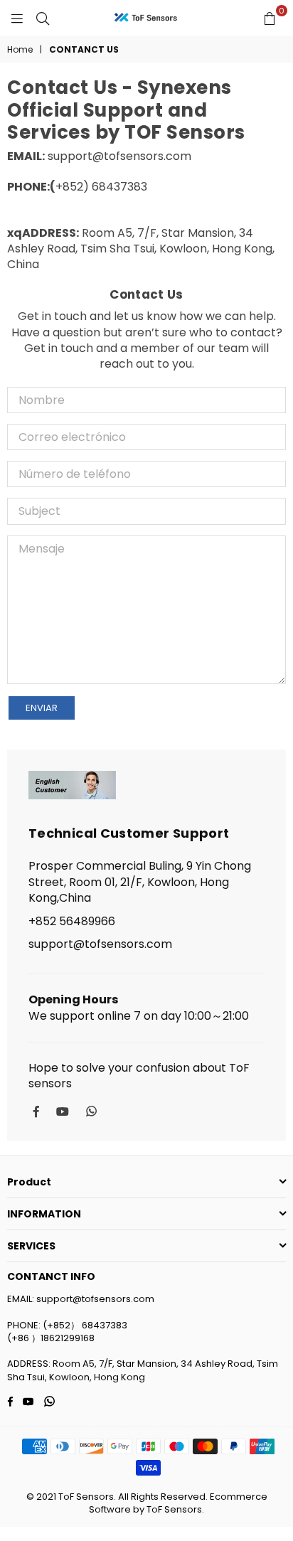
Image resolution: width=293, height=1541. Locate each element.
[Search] (42, 17)
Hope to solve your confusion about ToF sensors (139, 1076)
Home (20, 49)
